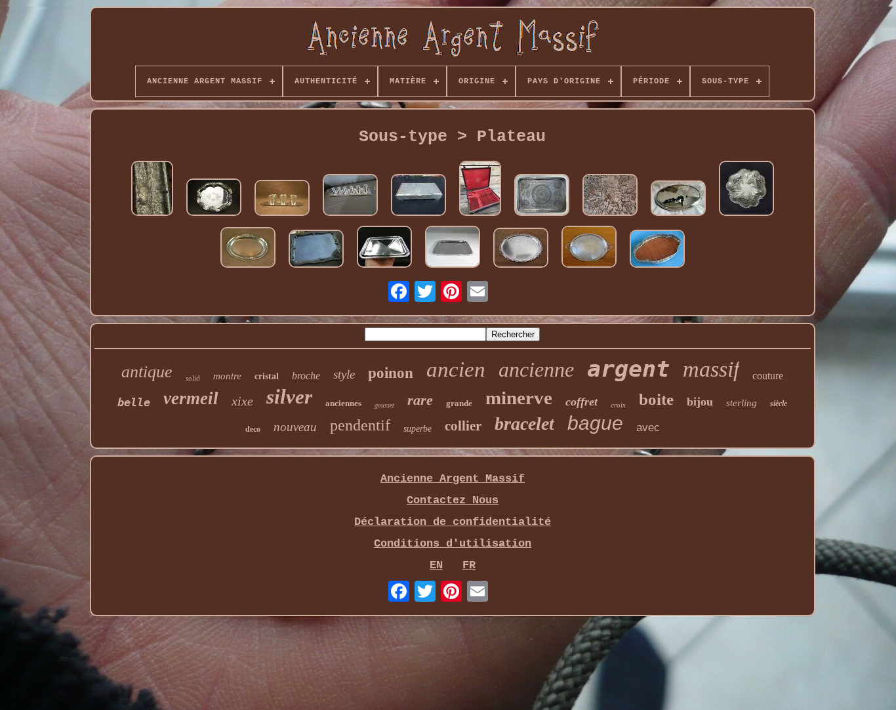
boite (656, 399)
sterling (741, 403)
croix (618, 405)
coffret (581, 401)
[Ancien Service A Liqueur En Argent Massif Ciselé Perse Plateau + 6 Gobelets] (282, 199)
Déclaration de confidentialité (452, 522)
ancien (455, 369)
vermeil (190, 398)
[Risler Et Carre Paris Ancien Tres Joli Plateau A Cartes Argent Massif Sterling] (384, 248)
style (344, 374)
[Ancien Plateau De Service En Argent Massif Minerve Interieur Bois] (657, 250)
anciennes (343, 403)
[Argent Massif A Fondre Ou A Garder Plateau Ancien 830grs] (610, 196)
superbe (417, 429)
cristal (267, 376)
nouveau (295, 427)
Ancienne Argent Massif (452, 478)
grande (459, 403)
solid (193, 378)
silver (289, 396)
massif (711, 369)
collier (463, 426)
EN (436, 565)
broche (306, 375)
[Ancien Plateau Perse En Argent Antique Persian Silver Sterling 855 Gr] (542, 196)
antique (147, 371)
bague (595, 423)
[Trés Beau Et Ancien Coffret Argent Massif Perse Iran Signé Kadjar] (418, 196)
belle (133, 402)
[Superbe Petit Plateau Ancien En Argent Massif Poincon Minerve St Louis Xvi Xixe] (248, 249)
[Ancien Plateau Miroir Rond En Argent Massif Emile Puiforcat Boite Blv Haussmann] (678, 199)
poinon (390, 373)
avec (648, 427)
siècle (778, 403)
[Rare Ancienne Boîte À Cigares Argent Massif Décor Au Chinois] (152, 189)
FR (469, 565)
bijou (700, 401)
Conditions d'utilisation (452, 543)
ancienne (536, 369)
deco (252, 429)
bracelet (524, 423)
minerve (518, 397)
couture (767, 375)
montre (227, 376)
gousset (384, 405)
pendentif (360, 425)
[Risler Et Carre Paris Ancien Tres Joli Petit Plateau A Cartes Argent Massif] (452, 248)
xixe (242, 401)
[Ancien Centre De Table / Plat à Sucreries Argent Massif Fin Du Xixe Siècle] (746, 189)
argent (628, 369)
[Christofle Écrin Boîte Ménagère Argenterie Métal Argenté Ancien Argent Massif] (480, 189)
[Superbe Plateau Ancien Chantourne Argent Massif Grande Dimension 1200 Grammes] (316, 250)
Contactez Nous (453, 500)
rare (420, 400)
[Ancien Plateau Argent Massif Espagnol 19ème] (214, 198)
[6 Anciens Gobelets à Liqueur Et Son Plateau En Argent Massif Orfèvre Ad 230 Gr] (350, 196)
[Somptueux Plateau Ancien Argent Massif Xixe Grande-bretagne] (589, 248)
